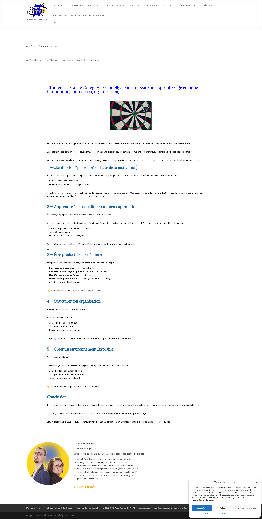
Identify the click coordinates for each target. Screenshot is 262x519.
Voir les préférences (246, 507)
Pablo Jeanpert (36, 60)
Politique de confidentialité (232, 514)
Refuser (223, 507)
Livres (207, 5)
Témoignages (184, 5)
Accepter (201, 507)
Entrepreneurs (76, 5)
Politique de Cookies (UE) (87, 508)
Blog (196, 5)
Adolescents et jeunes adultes (144, 5)
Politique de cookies (213, 514)
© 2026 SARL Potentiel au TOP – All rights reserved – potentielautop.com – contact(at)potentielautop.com (153, 508)
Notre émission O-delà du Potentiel (69, 15)
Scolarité (78, 60)
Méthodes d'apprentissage (61, 60)
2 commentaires (91, 60)
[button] (256, 482)
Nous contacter (96, 15)
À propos (168, 5)
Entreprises (57, 5)
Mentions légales (34, 508)
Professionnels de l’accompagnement (106, 5)
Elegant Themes (44, 515)
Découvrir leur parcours (84, 487)
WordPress (71, 515)
